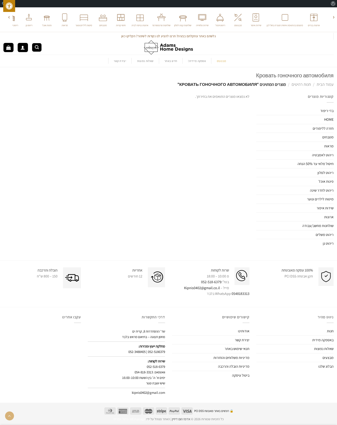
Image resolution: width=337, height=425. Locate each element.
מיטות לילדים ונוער (320, 199)
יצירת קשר (120, 61)
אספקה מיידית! (197, 61)
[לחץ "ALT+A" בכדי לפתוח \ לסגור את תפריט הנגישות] (9, 6)
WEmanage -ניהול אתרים (129, 419)
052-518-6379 (211, 282)
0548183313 (240, 293)
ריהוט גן (328, 243)
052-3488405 (137, 352)
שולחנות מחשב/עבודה (318, 225)
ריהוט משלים (325, 234)
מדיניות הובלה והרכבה (233, 366)
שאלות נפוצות (145, 61)
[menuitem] (333, 3)
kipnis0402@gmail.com (148, 392)
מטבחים (328, 137)
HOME (329, 119)
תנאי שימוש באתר (237, 348)
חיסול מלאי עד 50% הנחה (316, 163)
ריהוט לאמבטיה (323, 155)
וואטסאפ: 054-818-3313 (150, 372)
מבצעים (328, 357)
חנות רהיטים (301, 84)
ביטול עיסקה (240, 375)
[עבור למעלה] (9, 415)
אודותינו (243, 331)
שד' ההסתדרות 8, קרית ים (148, 331)
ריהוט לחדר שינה (322, 190)
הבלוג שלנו (326, 366)
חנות (330, 331)
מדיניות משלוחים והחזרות (231, 357)
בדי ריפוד (327, 110)
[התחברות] (23, 47)
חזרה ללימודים (323, 128)
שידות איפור (325, 208)
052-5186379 (156, 352)
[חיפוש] (36, 47)
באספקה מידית (323, 340)
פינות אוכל (326, 181)
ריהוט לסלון (326, 172)
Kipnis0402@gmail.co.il (202, 287)
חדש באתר (170, 61)
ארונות (329, 217)
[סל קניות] (8, 47)
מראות (329, 146)
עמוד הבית (325, 84)
